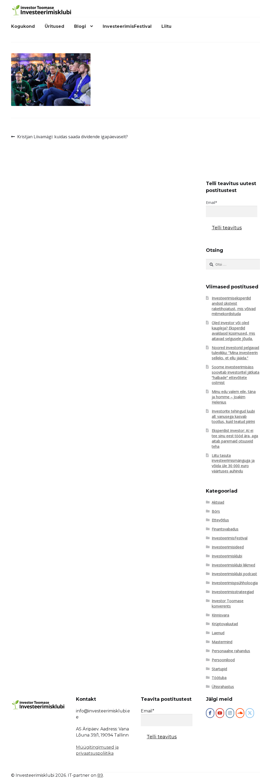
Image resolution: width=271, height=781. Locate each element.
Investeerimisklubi (227, 556)
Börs (216, 511)
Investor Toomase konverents (227, 603)
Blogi (80, 26)
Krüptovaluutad (225, 623)
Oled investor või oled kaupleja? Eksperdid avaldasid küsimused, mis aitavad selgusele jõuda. (233, 330)
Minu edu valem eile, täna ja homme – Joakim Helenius (234, 397)
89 (100, 775)
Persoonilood (223, 659)
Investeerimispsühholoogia (235, 582)
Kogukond (23, 26)
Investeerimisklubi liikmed (233, 565)
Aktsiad (218, 502)
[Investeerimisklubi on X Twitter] (250, 713)
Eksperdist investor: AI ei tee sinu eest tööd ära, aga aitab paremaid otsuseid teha (235, 438)
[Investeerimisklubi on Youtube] (220, 713)
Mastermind (222, 641)
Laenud (218, 632)
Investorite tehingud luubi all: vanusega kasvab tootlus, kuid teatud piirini (233, 416)
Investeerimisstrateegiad (233, 591)
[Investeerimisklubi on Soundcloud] (240, 713)
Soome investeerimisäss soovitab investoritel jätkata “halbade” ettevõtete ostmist (235, 374)
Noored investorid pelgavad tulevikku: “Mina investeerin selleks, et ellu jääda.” (235, 353)
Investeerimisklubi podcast (234, 573)
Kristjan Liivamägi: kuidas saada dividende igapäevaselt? (72, 136)
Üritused (54, 26)
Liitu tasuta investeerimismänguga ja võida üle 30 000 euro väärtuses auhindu (233, 463)
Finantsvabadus (225, 529)
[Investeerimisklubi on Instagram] (230, 713)
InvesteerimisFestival (127, 26)
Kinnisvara (220, 615)
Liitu (166, 26)
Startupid (219, 668)
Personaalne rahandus (231, 650)
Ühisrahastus (223, 686)
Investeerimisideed (228, 547)
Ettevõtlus (220, 520)
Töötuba (219, 677)
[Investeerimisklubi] (210, 713)
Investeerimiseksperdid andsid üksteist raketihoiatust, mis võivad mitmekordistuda (234, 306)
